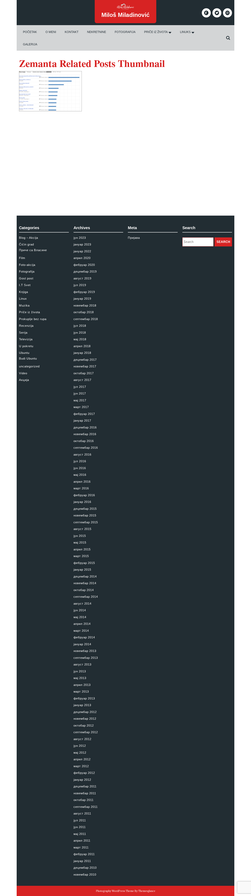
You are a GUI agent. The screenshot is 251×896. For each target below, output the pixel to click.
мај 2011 (80, 834)
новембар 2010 (85, 874)
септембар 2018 (86, 319)
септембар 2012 (86, 732)
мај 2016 (80, 474)
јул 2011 (80, 820)
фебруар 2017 (84, 414)
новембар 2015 (85, 515)
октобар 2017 (84, 373)
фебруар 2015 (84, 563)
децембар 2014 (85, 576)
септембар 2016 (86, 447)
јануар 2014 (82, 644)
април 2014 (82, 623)
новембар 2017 (85, 366)
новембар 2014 (85, 583)
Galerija (30, 44)
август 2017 (82, 380)
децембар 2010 (85, 867)
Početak (30, 32)
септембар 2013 (86, 657)
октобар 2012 (84, 725)
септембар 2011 (86, 806)
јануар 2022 (82, 251)
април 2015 (82, 549)
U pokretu (26, 346)
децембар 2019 (85, 271)
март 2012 (81, 766)
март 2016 (81, 488)
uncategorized (29, 366)
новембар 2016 (85, 434)
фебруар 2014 (84, 637)
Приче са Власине (33, 250)
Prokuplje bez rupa (32, 319)
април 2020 (82, 258)
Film (22, 258)
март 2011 (81, 847)
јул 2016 (80, 461)
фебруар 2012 (84, 772)
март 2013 (81, 691)
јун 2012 (80, 745)
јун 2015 (80, 535)
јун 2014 (80, 610)
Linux (23, 298)
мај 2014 (80, 617)
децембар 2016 (85, 427)
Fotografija (125, 32)
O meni (50, 32)
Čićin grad (26, 244)
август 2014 (82, 603)
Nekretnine (96, 32)
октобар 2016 (84, 441)
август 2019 (82, 278)
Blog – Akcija (28, 237)
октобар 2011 (84, 800)
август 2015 (82, 529)
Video (23, 373)
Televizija (26, 339)
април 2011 (82, 840)
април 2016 (82, 481)
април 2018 (82, 346)
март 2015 (81, 556)
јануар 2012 (82, 779)
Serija (23, 332)
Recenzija (26, 325)
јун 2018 (80, 332)
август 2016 (82, 454)
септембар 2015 (86, 522)
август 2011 (82, 813)
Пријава (134, 237)
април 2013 (82, 684)
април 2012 (82, 759)
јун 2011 (80, 827)
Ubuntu (24, 352)
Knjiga (23, 292)
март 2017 (81, 407)
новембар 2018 (85, 305)
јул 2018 (80, 325)
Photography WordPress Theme (115, 890)
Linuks (185, 32)
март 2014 (81, 630)
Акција (24, 380)
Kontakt (71, 32)
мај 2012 (80, 752)
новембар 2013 (85, 651)
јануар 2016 (82, 501)
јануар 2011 (82, 861)
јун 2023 (80, 237)
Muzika (24, 305)
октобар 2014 (84, 590)
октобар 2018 (84, 312)
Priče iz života (156, 32)
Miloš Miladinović (125, 15)
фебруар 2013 (84, 698)
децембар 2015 (85, 508)
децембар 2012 (85, 712)
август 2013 (82, 664)
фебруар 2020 (84, 264)
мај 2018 (80, 339)
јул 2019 (80, 285)
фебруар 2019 (84, 292)
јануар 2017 (82, 420)
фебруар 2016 (84, 495)
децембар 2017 (85, 359)
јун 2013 (80, 671)
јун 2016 (80, 468)
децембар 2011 (85, 786)
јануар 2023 (82, 244)
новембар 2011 (85, 793)
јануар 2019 (82, 298)
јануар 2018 (82, 352)
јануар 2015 (82, 569)
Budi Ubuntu (28, 358)
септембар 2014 (86, 596)
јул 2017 (80, 386)
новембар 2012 (85, 718)
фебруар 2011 (84, 854)
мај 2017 (80, 400)
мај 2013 (80, 678)
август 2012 (82, 739)
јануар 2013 (82, 705)
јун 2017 (80, 393)
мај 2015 (80, 542)
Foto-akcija (27, 264)
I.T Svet (25, 285)
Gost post (26, 278)
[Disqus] (125, 160)
